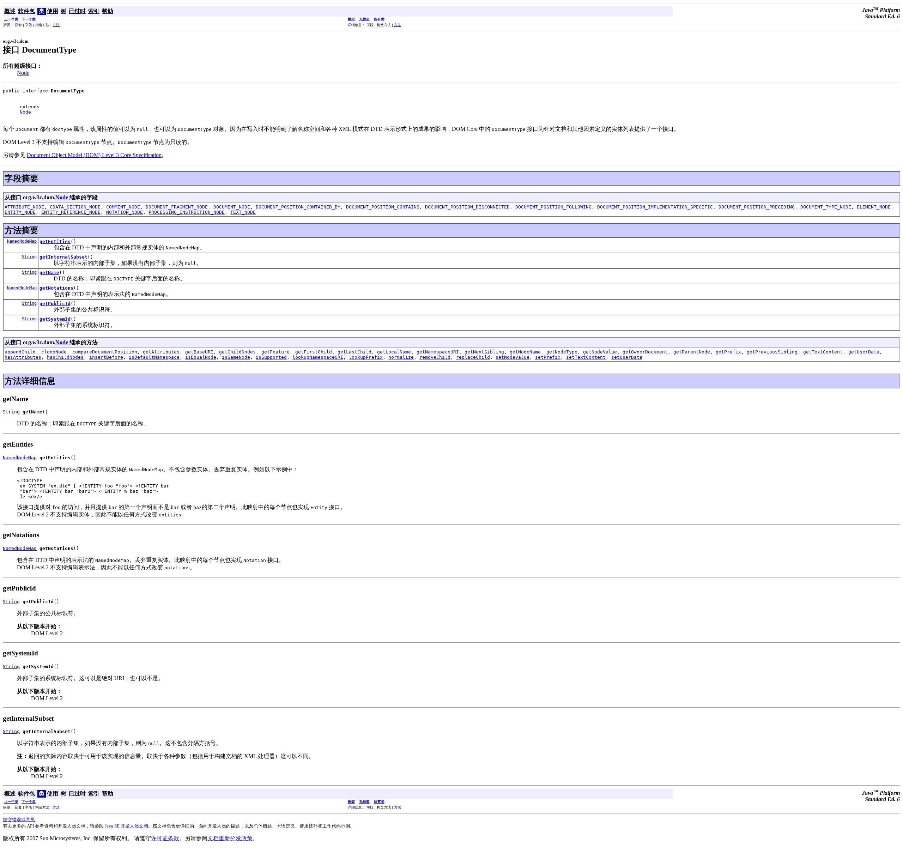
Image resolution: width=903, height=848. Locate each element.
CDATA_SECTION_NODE (75, 207)
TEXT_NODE (243, 212)
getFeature (275, 352)
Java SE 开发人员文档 (126, 826)
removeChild (434, 357)
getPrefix (728, 352)
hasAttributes (23, 357)
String (29, 256)
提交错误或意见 (19, 819)
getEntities (55, 241)
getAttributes (161, 352)
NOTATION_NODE (124, 212)
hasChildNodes (65, 357)
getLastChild (354, 352)
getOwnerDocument (645, 352)
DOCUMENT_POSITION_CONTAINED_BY (298, 207)
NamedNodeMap (22, 241)
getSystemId (55, 319)
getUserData (863, 352)
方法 (56, 25)
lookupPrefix (366, 357)
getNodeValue (600, 352)
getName (49, 272)
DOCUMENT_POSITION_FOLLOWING (553, 207)
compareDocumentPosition (104, 352)
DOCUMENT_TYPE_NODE (825, 207)
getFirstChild (313, 352)
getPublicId (55, 303)
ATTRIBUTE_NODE (24, 207)
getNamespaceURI (438, 352)
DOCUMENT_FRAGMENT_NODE (177, 207)
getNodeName (525, 352)
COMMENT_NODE (123, 207)
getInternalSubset (63, 257)
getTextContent (823, 352)
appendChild (20, 352)
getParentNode (691, 352)
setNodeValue (512, 357)
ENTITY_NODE (20, 212)
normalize (401, 357)
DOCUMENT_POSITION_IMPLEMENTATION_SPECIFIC (655, 207)
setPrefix (547, 357)
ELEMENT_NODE (874, 207)
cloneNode (54, 352)
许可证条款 (165, 838)
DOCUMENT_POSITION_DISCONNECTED (467, 207)
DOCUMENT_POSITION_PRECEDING (757, 207)
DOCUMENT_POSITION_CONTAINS (382, 207)
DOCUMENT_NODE (231, 207)
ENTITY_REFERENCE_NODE (71, 212)
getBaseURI (199, 352)
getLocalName (394, 352)
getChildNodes (237, 352)
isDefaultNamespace (154, 357)
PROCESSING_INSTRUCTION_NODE (187, 212)
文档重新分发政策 (230, 838)
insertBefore (106, 357)
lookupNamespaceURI (317, 357)
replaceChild (473, 357)
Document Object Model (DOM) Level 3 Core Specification (94, 155)
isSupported (271, 357)
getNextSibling (484, 352)
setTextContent (586, 357)
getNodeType (561, 352)
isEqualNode (200, 357)
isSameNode (236, 357)
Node (23, 73)
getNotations (56, 288)
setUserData (626, 357)
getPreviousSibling (772, 352)
